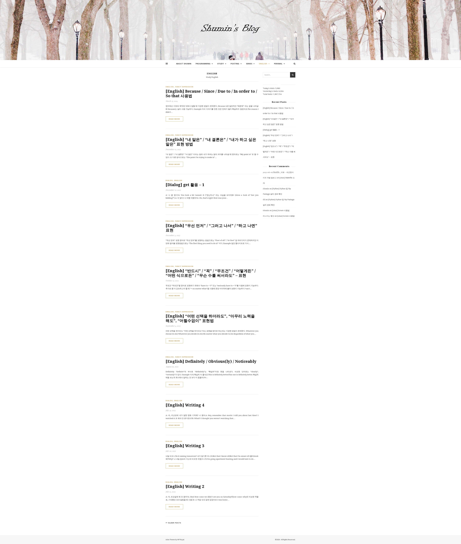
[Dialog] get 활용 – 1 (185, 184)
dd (264, 199)
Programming (203, 63)
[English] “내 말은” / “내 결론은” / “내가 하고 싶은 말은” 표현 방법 (211, 142)
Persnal (278, 63)
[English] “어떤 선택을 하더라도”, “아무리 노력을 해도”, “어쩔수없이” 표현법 (210, 318)
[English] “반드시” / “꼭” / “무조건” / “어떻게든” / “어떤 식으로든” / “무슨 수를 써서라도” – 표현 (211, 273)
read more (174, 119)
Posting (235, 63)
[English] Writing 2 (185, 486)
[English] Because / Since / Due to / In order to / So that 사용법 (211, 93)
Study (220, 63)
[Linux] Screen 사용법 (280, 210)
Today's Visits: (269, 88)
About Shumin (183, 63)
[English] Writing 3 (185, 445)
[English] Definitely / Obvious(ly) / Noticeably (211, 361)
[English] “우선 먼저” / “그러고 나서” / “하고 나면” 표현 (211, 228)
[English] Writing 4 (185, 405)
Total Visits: (268, 94)
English (263, 63)
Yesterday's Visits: (271, 91)
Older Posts (174, 523)
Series (249, 63)
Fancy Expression (184, 87)
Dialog (169, 180)
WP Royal (180, 539)
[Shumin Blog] (230, 28)
